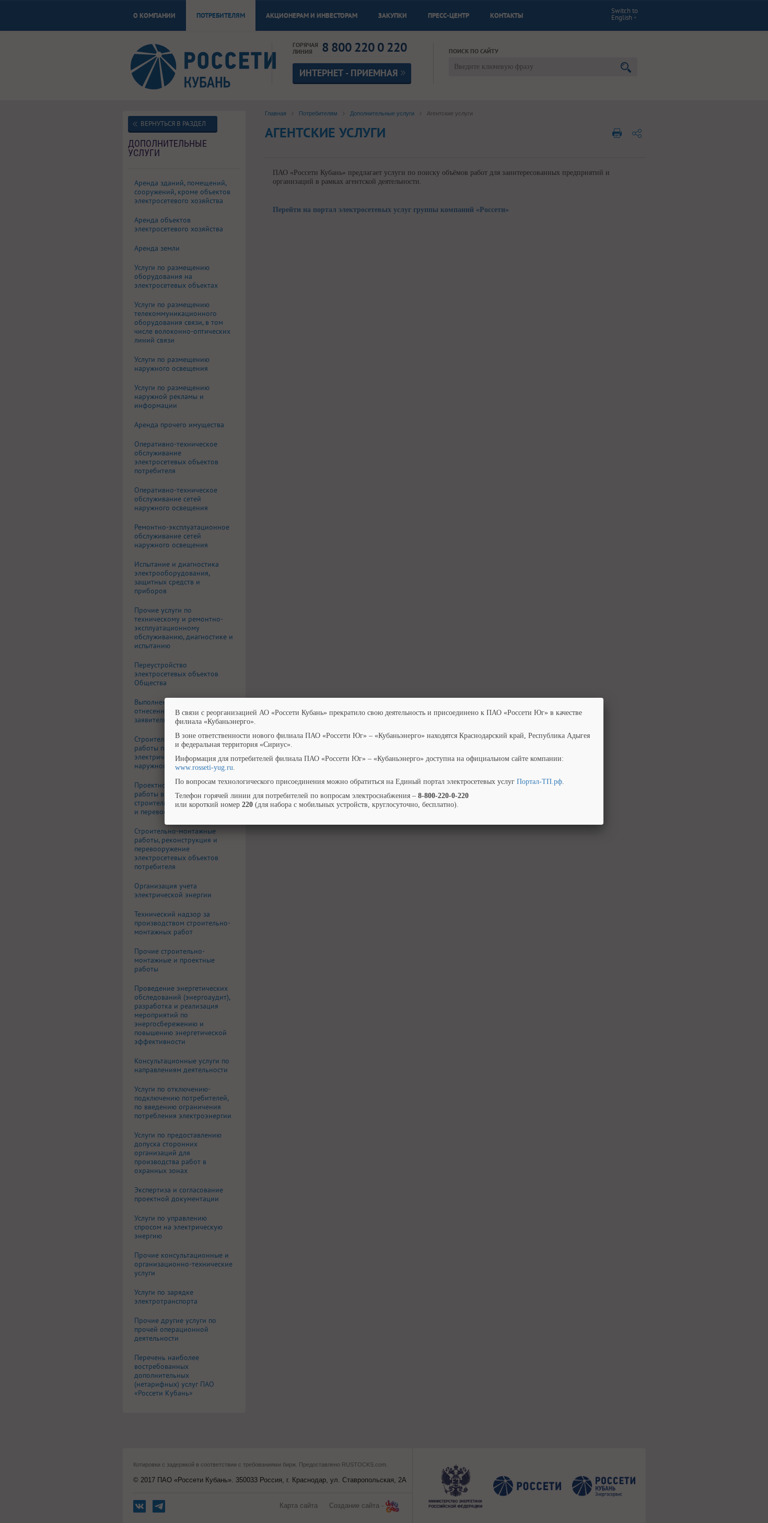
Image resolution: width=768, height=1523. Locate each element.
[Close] (603, 697)
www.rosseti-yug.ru (204, 767)
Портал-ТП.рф (539, 782)
